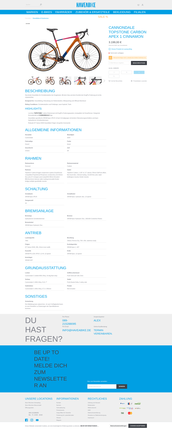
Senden (122, 386)
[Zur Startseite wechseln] (86, 5)
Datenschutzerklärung (94, 412)
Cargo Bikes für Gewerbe (63, 412)
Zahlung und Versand (94, 402)
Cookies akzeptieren (137, 426)
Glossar (58, 417)
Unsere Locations (38, 398)
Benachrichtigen (139, 63)
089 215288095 (34, 413)
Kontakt (58, 402)
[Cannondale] (27, 23)
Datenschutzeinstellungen (118, 426)
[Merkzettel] (138, 5)
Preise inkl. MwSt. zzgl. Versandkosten (118, 45)
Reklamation (91, 405)
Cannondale (44, 115)
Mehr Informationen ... (89, 426)
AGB (89, 410)
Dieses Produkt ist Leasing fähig (121, 49)
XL (114, 76)
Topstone (38, 113)
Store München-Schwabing (32, 402)
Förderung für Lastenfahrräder (65, 415)
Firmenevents (60, 410)
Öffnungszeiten (29, 407)
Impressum (91, 417)
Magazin (58, 420)
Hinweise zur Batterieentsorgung (97, 415)
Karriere (58, 405)
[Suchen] (41, 4)
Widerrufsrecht (92, 407)
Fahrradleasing (60, 407)
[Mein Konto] (142, 5)
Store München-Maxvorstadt (33, 405)
